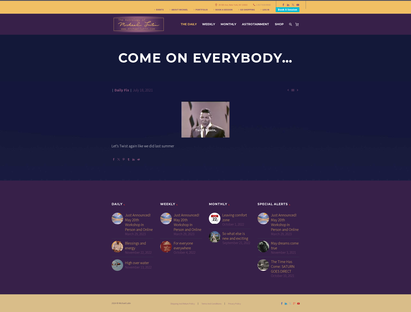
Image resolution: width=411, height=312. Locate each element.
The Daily (189, 24)
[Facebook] (283, 5)
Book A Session (287, 9)
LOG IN (265, 9)
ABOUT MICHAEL (179, 9)
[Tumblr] (128, 159)
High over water (137, 262)
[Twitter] (293, 5)
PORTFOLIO (202, 9)
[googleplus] (294, 303)
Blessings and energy (135, 245)
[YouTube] (297, 5)
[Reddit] (138, 159)
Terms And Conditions (211, 304)
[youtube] (298, 303)
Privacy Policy (234, 304)
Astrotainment (255, 24)
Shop (279, 24)
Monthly (228, 24)
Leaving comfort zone (234, 217)
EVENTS (160, 9)
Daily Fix (121, 90)
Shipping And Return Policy (182, 304)
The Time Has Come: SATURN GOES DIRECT (282, 266)
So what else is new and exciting (235, 236)
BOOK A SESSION (223, 9)
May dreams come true (285, 245)
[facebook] (281, 303)
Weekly (208, 24)
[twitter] (290, 303)
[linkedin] (286, 303)
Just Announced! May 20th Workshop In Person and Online (139, 222)
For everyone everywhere (183, 245)
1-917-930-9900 (263, 4)
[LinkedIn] (288, 5)
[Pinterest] (123, 159)
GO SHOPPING (247, 9)
